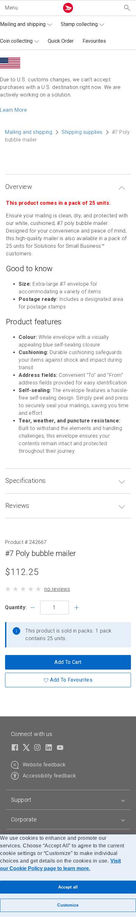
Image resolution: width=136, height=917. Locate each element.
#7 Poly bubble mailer (40, 553)
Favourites (94, 41)
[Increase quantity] (76, 607)
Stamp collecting (79, 24)
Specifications (25, 480)
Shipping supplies (82, 132)
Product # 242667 (26, 542)
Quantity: (16, 607)
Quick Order (61, 41)
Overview (18, 186)
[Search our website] (127, 8)
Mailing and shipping (23, 24)
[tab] (68, 799)
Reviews (17, 505)
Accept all (68, 887)
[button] (31, 8)
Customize (67, 905)
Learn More (13, 110)
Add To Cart (67, 662)
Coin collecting (16, 41)
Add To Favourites (71, 680)
